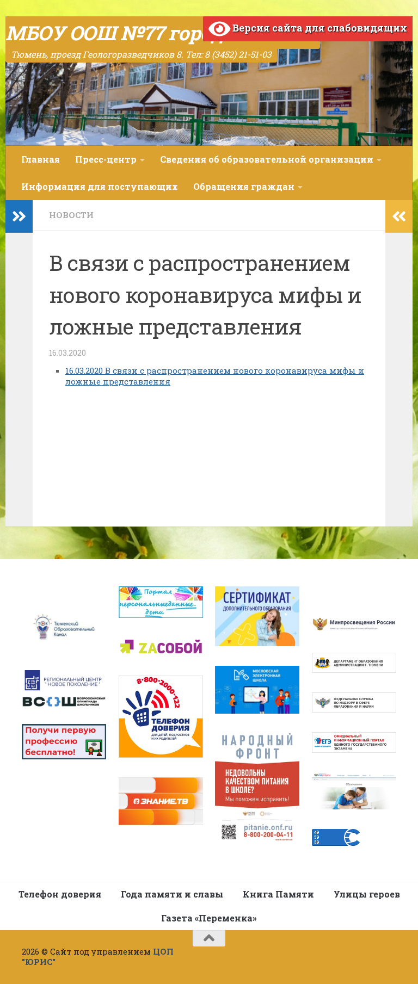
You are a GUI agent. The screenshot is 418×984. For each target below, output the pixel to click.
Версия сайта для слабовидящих (318, 27)
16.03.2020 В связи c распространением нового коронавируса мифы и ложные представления (214, 376)
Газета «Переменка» (209, 918)
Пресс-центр (106, 159)
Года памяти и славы (172, 894)
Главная (40, 159)
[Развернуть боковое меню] (19, 216)
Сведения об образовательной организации (266, 159)
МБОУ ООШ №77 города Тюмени (162, 33)
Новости (71, 214)
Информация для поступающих (99, 186)
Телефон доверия (60, 894)
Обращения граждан (243, 186)
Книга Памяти (278, 894)
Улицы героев (367, 894)
